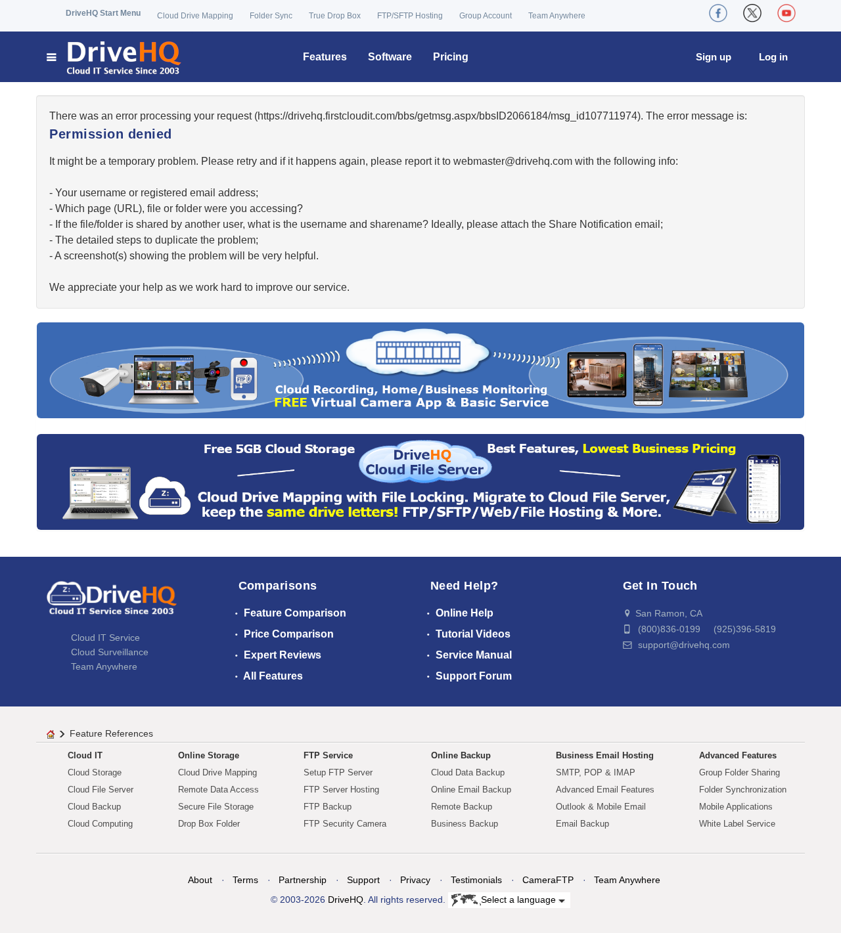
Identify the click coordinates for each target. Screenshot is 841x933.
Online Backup (461, 755)
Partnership (303, 880)
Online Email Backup (471, 789)
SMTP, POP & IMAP (595, 772)
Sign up (713, 56)
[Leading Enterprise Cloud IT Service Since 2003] (420, 481)
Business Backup (464, 824)
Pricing (450, 56)
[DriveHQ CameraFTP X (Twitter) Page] (752, 13)
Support (363, 880)
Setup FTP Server (338, 772)
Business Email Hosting (605, 755)
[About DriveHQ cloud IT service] (111, 604)
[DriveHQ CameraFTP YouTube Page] (786, 13)
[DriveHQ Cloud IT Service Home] (114, 56)
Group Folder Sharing (739, 772)
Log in (773, 56)
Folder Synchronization (742, 789)
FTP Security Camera (345, 824)
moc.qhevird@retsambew (512, 161)
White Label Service (737, 824)
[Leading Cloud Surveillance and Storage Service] (420, 369)
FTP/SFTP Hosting (410, 15)
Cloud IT (85, 755)
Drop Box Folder (209, 824)
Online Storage (208, 755)
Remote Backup (461, 807)
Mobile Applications (736, 807)
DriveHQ (345, 899)
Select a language (519, 899)
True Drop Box (335, 15)
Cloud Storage (95, 772)
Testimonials (476, 880)
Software (390, 56)
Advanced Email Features (605, 789)
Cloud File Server (100, 789)
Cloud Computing (100, 824)
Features (325, 56)
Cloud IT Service (105, 637)
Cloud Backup (94, 807)
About (200, 880)
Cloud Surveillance (109, 652)
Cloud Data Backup (468, 772)
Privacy (415, 880)
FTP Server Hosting (341, 789)
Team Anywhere (556, 15)
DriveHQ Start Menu (103, 13)
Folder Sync (271, 15)
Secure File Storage (216, 807)
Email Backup (582, 824)
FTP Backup (328, 807)
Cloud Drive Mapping (195, 15)
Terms (245, 880)
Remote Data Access (218, 789)
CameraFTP (548, 880)
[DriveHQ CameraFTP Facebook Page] (718, 13)
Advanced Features (738, 755)
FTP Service (328, 755)
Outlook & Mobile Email (601, 807)
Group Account (485, 15)
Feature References (111, 733)
